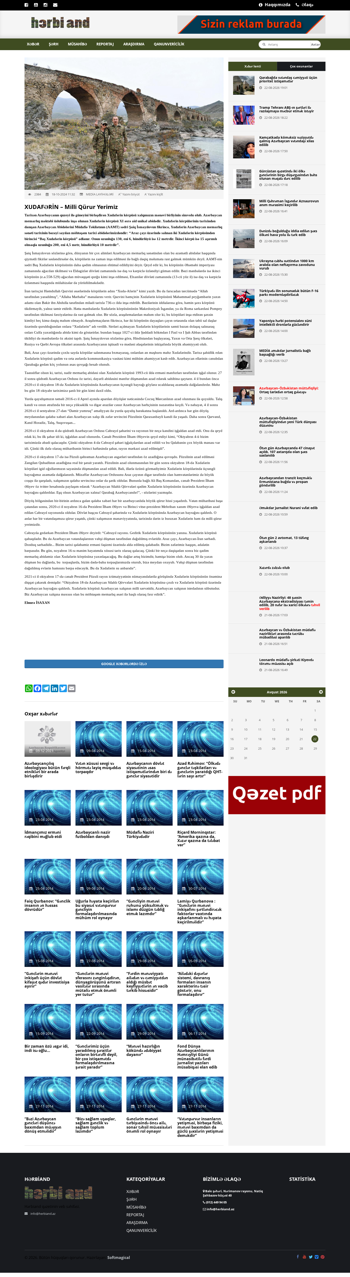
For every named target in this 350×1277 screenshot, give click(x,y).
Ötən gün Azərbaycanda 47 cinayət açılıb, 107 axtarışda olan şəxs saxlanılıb (287, 452)
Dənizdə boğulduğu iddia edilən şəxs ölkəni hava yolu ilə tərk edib (288, 233)
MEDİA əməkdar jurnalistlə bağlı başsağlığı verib (285, 352)
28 (301, 748)
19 (273, 739)
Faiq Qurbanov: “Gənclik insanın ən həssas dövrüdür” (47, 905)
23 (232, 748)
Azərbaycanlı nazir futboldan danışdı (92, 834)
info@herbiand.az (42, 1213)
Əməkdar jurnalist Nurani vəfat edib (288, 508)
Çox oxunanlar (301, 66)
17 (245, 739)
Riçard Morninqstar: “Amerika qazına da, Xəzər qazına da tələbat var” (198, 838)
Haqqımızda (267, 4)
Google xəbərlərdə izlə (124, 664)
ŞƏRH (53, 44)
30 (232, 758)
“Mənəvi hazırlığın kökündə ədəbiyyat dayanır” (143, 1050)
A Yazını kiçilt (154, 194)
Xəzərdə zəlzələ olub (274, 567)
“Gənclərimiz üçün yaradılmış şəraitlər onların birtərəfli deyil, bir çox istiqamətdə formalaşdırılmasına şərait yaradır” (96, 1057)
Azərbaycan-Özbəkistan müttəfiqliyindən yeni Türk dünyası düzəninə (287, 422)
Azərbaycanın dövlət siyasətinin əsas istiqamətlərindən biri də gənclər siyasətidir (149, 770)
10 (245, 729)
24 (245, 748)
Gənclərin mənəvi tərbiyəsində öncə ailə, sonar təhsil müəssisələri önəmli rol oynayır (149, 1125)
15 (315, 729)
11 (259, 729)
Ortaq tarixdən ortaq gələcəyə (289, 390)
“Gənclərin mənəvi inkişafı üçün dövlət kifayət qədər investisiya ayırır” (47, 980)
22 (314, 739)
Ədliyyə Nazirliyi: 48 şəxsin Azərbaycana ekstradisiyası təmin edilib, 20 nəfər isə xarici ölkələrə (289, 603)
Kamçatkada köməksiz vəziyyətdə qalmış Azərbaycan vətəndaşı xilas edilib (286, 141)
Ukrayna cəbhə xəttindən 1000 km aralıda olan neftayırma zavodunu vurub (287, 264)
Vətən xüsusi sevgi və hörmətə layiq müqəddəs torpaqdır (98, 767)
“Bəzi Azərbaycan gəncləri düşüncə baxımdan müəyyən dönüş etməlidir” (43, 1125)
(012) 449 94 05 (216, 1202)
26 (273, 748)
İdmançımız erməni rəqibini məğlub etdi (43, 834)
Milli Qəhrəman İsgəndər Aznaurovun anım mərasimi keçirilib (289, 203)
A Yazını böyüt (129, 194)
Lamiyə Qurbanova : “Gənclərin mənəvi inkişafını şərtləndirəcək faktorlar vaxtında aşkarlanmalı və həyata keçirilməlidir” (199, 912)
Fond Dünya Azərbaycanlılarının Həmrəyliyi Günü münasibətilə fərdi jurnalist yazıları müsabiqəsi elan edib (197, 1057)
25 (259, 748)
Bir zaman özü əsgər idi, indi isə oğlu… (47, 1048)
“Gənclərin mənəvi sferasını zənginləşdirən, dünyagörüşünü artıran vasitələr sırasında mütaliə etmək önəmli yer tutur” (98, 984)
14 (301, 729)
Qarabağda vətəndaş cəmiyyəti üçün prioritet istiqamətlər (288, 79)
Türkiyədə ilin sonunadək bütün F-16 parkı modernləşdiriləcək (288, 293)
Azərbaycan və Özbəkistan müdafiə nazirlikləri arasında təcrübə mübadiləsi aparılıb (287, 633)
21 (301, 739)
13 (287, 729)
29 (315, 748)
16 (232, 739)
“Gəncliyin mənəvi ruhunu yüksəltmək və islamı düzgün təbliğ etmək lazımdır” (147, 907)
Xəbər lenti (253, 66)
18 (259, 739)
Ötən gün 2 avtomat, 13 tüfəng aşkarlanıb (284, 539)
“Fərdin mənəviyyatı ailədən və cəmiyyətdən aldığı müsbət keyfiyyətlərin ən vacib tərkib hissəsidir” (147, 982)
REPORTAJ (105, 44)
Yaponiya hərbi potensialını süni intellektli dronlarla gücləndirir (285, 322)
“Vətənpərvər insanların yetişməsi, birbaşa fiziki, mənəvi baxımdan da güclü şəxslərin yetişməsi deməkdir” (200, 1127)
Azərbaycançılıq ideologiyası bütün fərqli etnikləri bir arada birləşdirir (47, 770)
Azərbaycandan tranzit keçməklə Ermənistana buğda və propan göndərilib (285, 481)
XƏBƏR (33, 44)
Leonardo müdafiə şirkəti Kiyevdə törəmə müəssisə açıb (286, 661)
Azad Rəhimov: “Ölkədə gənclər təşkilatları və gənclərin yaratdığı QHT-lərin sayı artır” (199, 770)
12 (273, 729)
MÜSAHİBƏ (77, 44)
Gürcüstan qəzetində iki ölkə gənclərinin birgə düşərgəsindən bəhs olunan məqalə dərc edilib (288, 175)
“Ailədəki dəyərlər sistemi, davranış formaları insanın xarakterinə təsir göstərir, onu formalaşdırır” (194, 984)
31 (245, 758)
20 (287, 739)
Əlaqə (304, 4)
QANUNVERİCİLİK (169, 44)
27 (287, 748)
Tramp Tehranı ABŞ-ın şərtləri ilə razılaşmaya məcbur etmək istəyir (286, 109)
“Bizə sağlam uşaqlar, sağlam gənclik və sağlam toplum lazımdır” (95, 1125)
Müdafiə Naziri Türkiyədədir (140, 834)
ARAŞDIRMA (133, 44)
